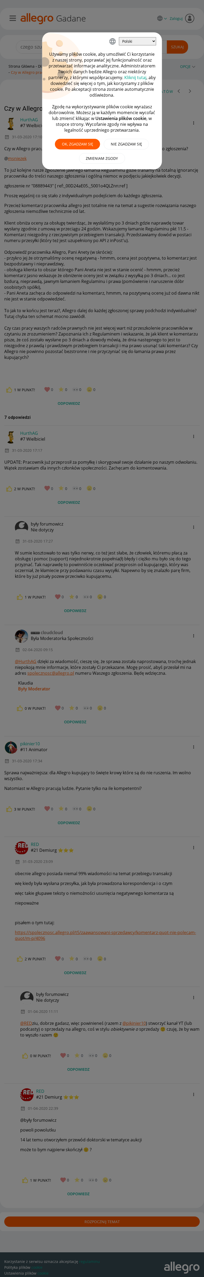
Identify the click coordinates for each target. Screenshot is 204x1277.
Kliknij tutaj (135, 77)
